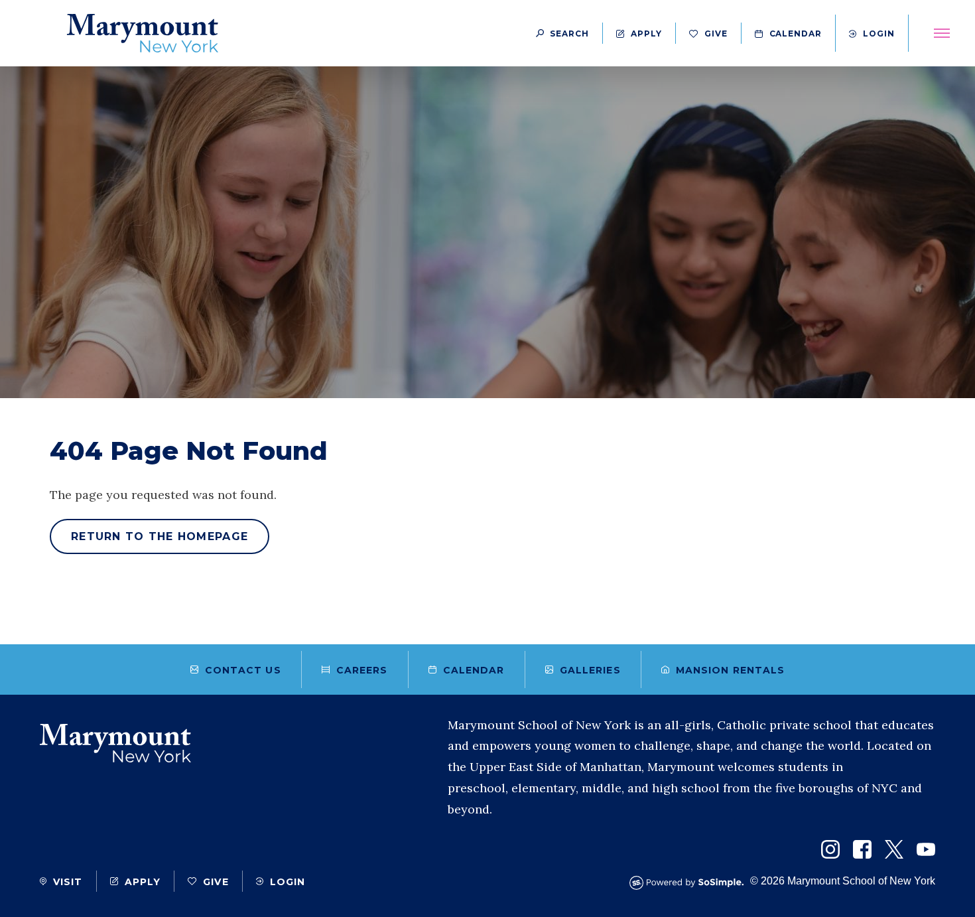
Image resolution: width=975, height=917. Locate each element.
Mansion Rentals (730, 670)
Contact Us (243, 670)
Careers (362, 670)
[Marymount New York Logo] (143, 33)
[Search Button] (562, 33)
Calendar (795, 33)
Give (716, 33)
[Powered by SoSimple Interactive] (689, 883)
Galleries (590, 670)
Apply (646, 33)
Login (879, 33)
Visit (68, 882)
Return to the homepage (159, 536)
